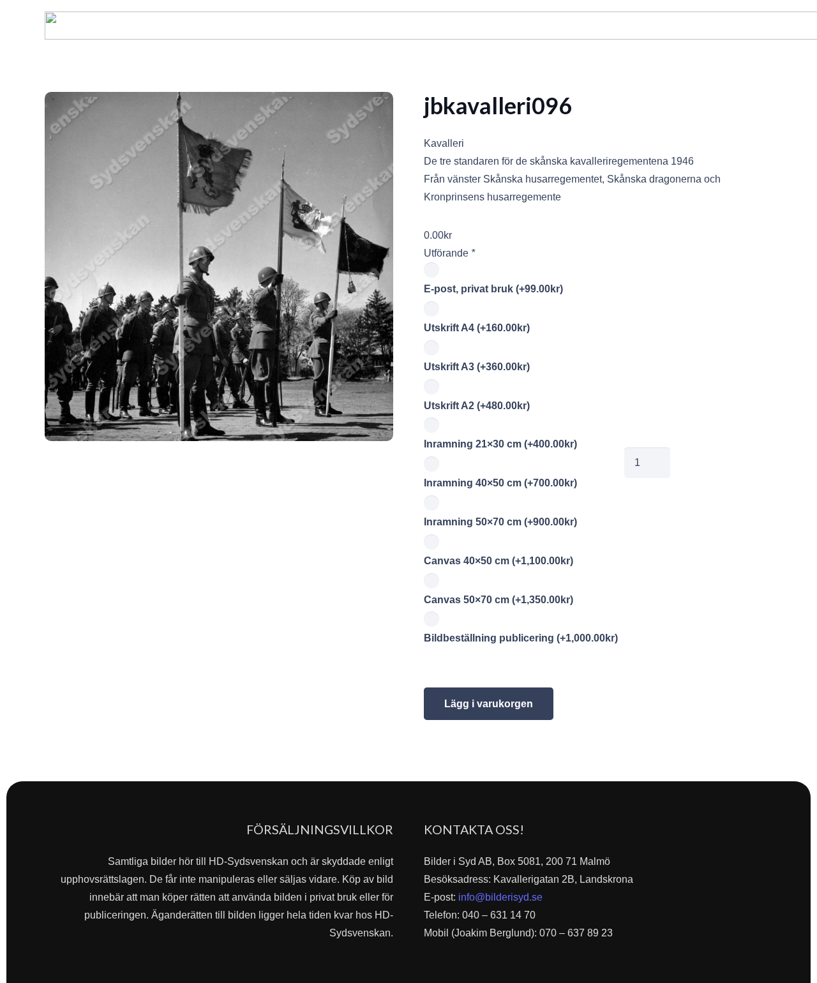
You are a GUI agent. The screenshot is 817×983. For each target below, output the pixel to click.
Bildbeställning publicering (521, 638)
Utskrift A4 (477, 327)
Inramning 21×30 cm (500, 444)
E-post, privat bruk (493, 288)
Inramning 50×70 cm (500, 521)
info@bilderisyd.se (500, 897)
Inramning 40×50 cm (500, 482)
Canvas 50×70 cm (498, 599)
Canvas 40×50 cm (498, 560)
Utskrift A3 (477, 366)
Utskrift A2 (477, 405)
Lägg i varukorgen (488, 703)
